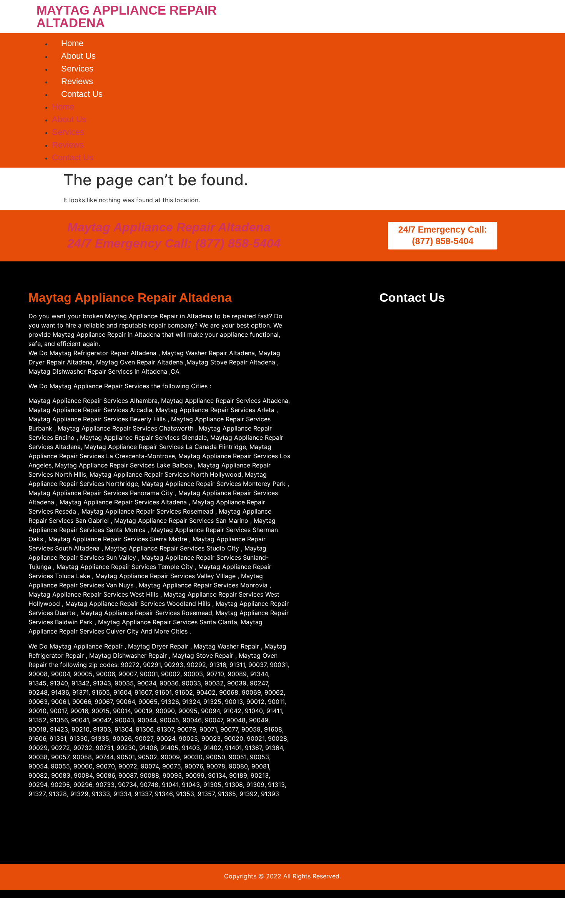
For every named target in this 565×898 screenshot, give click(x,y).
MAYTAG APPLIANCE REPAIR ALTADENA (127, 16)
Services (77, 68)
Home (72, 43)
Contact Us (82, 94)
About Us (78, 56)
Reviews (77, 81)
